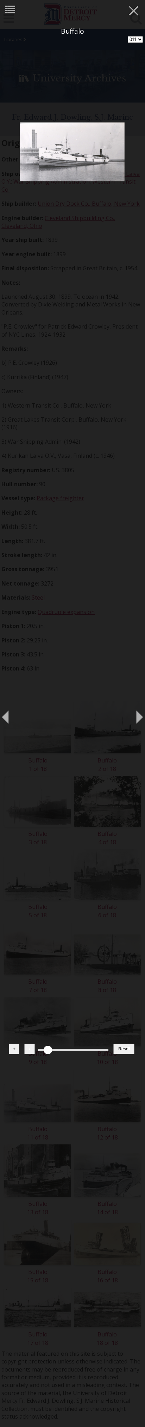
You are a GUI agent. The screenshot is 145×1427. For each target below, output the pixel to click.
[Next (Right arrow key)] (133, 713)
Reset (124, 1048)
